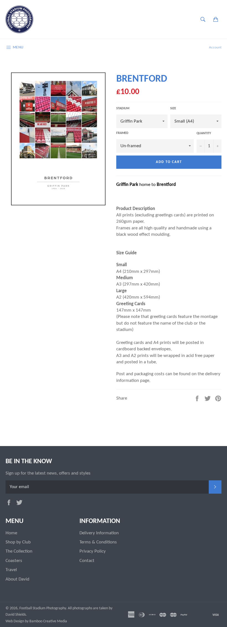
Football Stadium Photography (42, 608)
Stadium (122, 108)
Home (11, 533)
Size (173, 108)
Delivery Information (99, 533)
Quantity (204, 133)
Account (215, 47)
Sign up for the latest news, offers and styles (48, 473)
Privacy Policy (92, 551)
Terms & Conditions (98, 542)
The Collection (19, 551)
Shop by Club (18, 542)
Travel (11, 570)
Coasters (14, 560)
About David (17, 579)
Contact (86, 560)
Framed (122, 133)
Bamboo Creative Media (48, 621)
